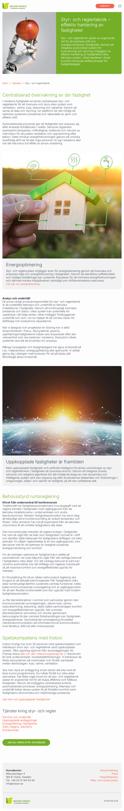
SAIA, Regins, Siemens (17, 726)
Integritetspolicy (109, 776)
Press (115, 773)
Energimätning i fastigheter (20, 723)
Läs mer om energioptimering (23, 283)
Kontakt (105, 6)
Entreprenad (10, 730)
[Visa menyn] (120, 6)
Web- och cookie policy (104, 780)
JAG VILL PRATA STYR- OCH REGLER (26, 742)
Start (5, 83)
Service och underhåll (16, 717)
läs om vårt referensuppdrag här (42, 653)
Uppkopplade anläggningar (19, 720)
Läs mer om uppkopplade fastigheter (26, 699)
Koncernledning (109, 770)
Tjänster (16, 83)
